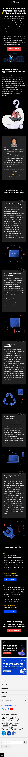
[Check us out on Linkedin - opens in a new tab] (8, 709)
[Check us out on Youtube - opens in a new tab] (11, 709)
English (5, 746)
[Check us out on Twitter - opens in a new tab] (5, 709)
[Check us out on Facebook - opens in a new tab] (2, 709)
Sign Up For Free (14, 630)
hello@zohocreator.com (10, 705)
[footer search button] (25, 742)
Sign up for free (14, 48)
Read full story (10, 579)
